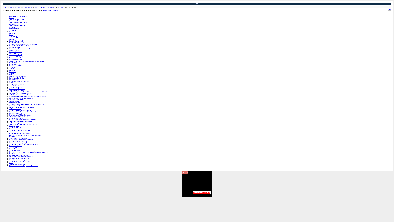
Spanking (12, 136)
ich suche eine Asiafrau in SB (18, 138)
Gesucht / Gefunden (15, 21)
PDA (390, 9)
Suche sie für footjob (15, 65)
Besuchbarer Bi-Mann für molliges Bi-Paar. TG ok (24, 107)
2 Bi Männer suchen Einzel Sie (18, 116)
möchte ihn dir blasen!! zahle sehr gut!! (20, 93)
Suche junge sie (14, 126)
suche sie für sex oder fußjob (18, 22)
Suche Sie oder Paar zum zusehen (19, 161)
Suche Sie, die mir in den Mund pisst (20, 130)
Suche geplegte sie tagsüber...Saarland (21, 98)
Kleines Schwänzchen (15, 59)
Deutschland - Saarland (50, 10)
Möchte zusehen (14, 101)
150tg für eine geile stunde (17, 164)
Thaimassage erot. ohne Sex (17, 87)
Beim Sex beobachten (15, 52)
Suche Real (12, 67)
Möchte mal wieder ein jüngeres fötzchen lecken (23, 166)
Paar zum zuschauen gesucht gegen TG (21, 156)
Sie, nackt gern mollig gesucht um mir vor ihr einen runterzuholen (28, 152)
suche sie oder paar (15, 102)
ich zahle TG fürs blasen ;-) (17, 99)
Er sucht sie (12, 72)
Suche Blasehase (14, 149)
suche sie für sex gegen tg (17, 25)
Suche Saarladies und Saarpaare (19, 81)
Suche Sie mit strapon (15, 146)
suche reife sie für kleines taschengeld (20, 121)
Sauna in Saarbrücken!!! (16, 41)
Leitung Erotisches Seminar (17, 76)
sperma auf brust (14, 28)
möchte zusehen (14, 132)
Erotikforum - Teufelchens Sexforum (12, 7)
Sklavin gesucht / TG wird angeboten (20, 115)
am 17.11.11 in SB (14, 86)
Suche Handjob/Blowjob (16, 118)
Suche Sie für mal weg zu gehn (18, 143)
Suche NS (12, 153)
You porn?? (12, 30)
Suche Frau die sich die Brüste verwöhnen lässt (23, 144)
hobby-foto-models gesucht (17, 90)
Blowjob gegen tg (14, 50)
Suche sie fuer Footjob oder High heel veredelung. (24, 44)
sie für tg (11, 69)
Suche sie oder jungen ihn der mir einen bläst (22, 119)
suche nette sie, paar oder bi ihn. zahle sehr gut (23, 124)
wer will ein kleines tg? (16, 64)
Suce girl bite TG (14, 147)
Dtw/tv (11, 35)
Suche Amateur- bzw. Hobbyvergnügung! (21, 139)
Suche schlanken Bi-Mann (17, 78)
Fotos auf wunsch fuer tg (16, 58)
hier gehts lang (13, 79)
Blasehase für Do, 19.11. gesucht (19, 158)
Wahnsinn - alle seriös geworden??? (20, 155)
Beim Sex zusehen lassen (17, 89)
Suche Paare (13, 62)
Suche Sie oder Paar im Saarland (19, 45)
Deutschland (60, 7)
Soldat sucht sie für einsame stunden (20, 110)
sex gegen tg (13, 33)
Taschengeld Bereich (27, 7)
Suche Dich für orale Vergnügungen (19, 133)
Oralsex (11, 73)
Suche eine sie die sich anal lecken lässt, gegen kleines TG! (27, 104)
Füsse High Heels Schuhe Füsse (19, 141)
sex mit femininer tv (15, 38)
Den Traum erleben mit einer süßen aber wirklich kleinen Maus (27, 96)
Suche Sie (12, 27)
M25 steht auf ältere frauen (17, 75)
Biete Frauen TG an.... (16, 53)
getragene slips (13, 24)
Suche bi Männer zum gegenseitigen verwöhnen (23, 160)
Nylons (11, 82)
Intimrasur (12, 39)
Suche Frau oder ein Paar (16, 42)
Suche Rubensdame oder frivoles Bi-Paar (21, 49)
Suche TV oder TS (14, 106)
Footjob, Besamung (15, 47)
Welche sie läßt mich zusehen (18, 16)
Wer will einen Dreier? (15, 55)
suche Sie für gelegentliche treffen (19, 95)
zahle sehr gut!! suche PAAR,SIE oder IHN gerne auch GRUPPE (28, 92)
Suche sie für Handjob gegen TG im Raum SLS (23, 112)
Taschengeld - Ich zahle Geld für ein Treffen (45, 7)
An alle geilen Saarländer (16, 84)
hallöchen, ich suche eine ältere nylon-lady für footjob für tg (26, 61)
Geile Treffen (13, 32)
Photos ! (11, 18)
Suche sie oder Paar (15, 127)
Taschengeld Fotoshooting (17, 19)
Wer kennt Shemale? (15, 113)
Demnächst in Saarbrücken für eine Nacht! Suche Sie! (25, 135)
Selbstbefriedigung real (16, 56)
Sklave (11, 163)
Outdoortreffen (13, 36)
